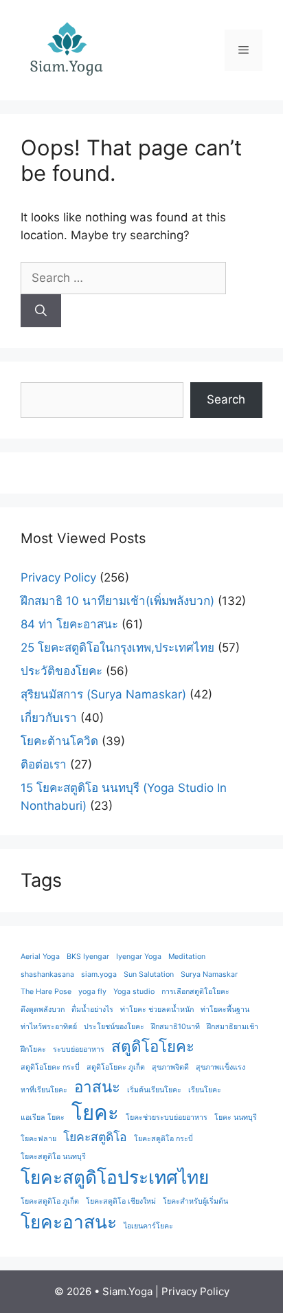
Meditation (186, 956)
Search (226, 399)
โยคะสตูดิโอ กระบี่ (163, 1138)
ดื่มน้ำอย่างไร (92, 1009)
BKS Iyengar (88, 956)
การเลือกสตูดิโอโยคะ (195, 991)
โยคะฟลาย (38, 1138)
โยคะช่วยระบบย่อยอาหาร (166, 1117)
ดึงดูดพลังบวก (43, 1009)
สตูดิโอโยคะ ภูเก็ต (116, 1067)
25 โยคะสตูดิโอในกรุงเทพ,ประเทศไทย (117, 647)
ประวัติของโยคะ (61, 671)
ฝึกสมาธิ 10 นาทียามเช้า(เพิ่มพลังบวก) (117, 601)
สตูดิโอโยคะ (152, 1046)
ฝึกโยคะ (33, 1049)
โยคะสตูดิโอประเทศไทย (115, 1177)
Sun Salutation (149, 974)
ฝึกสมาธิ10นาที (175, 1026)
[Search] (41, 310)
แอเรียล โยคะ (43, 1117)
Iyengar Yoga (138, 956)
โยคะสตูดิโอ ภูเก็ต (50, 1201)
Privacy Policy (58, 577)
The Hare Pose (46, 991)
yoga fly (92, 991)
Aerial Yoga (40, 956)
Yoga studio (134, 991)
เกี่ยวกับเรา (49, 718)
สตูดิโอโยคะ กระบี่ (50, 1067)
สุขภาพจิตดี (170, 1067)
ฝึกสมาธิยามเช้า (232, 1026)
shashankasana (47, 974)
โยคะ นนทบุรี (235, 1117)
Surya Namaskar (209, 974)
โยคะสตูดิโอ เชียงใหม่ (121, 1201)
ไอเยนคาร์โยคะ (148, 1226)
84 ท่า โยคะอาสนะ (69, 624)
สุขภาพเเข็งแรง (220, 1067)
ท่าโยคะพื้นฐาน (225, 1009)
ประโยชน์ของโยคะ (114, 1026)
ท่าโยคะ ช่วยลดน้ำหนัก (157, 1009)
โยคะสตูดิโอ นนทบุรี (53, 1156)
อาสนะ (97, 1086)
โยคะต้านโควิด (59, 741)
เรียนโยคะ (204, 1089)
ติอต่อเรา (44, 764)
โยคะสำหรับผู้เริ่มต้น (195, 1201)
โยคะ (95, 1113)
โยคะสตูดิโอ (95, 1136)
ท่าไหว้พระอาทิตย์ (49, 1026)
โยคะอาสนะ (69, 1222)
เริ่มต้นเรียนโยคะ (154, 1089)
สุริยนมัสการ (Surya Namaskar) (103, 694)
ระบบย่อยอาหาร (78, 1049)
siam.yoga (99, 974)
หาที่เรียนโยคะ (44, 1089)
